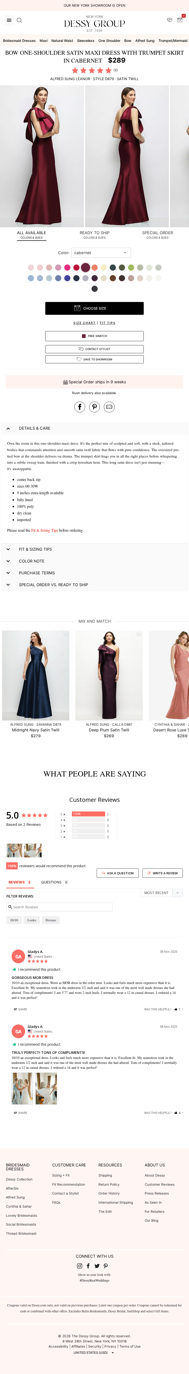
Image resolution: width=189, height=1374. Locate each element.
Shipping (105, 1175)
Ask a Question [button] (120, 873)
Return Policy (109, 1184)
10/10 (14, 920)
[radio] (75, 70)
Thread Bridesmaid (21, 1233)
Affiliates (78, 1346)
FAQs (56, 1202)
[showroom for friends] (169, 20)
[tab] (31, 235)
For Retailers (154, 1212)
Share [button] (22, 1009)
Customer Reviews (159, 1184)
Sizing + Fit (61, 1175)
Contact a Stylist (65, 1193)
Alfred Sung (15, 1197)
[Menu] (9, 20)
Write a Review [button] (165, 873)
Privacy (110, 1346)
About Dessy (155, 1175)
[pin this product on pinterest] (94, 407)
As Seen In (153, 1202)
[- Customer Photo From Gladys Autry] (15, 850)
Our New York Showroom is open (94, 5)
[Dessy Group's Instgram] (81, 1265)
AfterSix (12, 1188)
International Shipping (115, 1202)
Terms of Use (130, 1346)
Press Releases (157, 1193)
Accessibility (58, 1346)
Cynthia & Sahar (19, 1206)
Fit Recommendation (68, 1184)
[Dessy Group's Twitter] (98, 1265)
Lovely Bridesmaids (21, 1215)
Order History (109, 1193)
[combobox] (97, 253)
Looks (31, 920)
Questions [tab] (51, 882)
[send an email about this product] (109, 407)
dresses (51, 920)
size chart (84, 323)
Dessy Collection (19, 1179)
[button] (42, 157)
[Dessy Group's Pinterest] (107, 1265)
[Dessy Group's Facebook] (90, 1265)
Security (94, 1346)
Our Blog (151, 1220)
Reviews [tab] (17, 882)
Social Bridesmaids (21, 1224)
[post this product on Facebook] (79, 407)
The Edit (105, 1212)
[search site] (19, 20)
